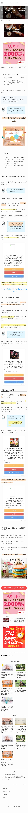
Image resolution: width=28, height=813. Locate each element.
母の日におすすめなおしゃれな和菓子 (14, 157)
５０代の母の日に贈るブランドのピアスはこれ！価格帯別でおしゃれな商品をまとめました (17, 620)
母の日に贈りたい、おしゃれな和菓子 (16, 159)
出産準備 (5, 794)
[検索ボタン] (26, 3)
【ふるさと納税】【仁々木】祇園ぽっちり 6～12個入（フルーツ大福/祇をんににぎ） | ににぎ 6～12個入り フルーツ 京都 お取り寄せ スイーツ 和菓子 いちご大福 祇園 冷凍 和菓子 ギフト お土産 (13, 502)
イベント (9, 14)
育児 (4, 797)
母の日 (10, 655)
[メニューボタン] (1, 3)
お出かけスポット (7, 791)
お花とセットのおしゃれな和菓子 (15, 161)
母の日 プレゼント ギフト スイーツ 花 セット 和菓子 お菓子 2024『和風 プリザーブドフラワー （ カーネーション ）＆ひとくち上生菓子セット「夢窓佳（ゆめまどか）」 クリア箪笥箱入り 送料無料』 (13, 365)
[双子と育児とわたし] (14, 3)
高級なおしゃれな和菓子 (13, 163)
